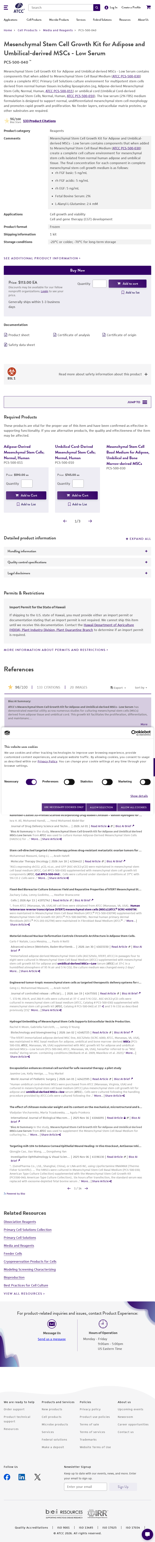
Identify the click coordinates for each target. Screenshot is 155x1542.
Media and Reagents (58, 30)
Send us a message (52, 1345)
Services (80, 20)
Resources (124, 20)
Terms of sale (89, 1430)
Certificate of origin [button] (121, 335)
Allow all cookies (133, 807)
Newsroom (125, 1422)
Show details (139, 796)
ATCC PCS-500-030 (126, 76)
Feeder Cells (13, 1259)
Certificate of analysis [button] (74, 335)
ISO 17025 (109, 1533)
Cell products (51, 1422)
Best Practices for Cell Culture (26, 1291)
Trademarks (88, 1445)
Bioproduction (14, 1283)
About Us (143, 20)
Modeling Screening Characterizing (30, 1275)
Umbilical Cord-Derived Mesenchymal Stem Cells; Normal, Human (75, 452)
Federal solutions (54, 1445)
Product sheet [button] (19, 335)
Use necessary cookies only (64, 807)
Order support (14, 1415)
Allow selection (101, 807)
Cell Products (34, 20)
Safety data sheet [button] (22, 345)
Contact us (126, 1437)
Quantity (84, 284)
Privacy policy (90, 1415)
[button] (96, 7)
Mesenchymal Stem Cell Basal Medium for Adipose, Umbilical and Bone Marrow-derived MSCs (127, 454)
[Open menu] (6, 8)
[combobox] (60, 7)
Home (8, 30)
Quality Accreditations (31, 1533)
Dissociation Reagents (20, 1227)
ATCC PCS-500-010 (80, 96)
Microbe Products (59, 20)
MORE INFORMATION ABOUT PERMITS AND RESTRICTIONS (55, 655)
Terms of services (92, 1437)
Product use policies (95, 1422)
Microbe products (55, 1430)
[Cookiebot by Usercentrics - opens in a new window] (134, 733)
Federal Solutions (102, 20)
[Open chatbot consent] (147, 1534)
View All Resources (23, 1299)
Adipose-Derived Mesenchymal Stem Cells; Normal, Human (24, 452)
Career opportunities (133, 1430)
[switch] (69, 782)
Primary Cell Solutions (20, 1243)
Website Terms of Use (95, 1453)
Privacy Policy (47, 761)
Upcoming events (130, 1415)
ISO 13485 (86, 1533)
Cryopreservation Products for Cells (30, 1267)
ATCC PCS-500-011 (59, 91)
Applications (10, 20)
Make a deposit (53, 1453)
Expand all (140, 544)
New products (52, 1415)
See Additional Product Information (41, 258)
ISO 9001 (63, 1533)
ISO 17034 (133, 1533)
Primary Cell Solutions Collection (28, 1235)
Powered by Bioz (15, 1199)
